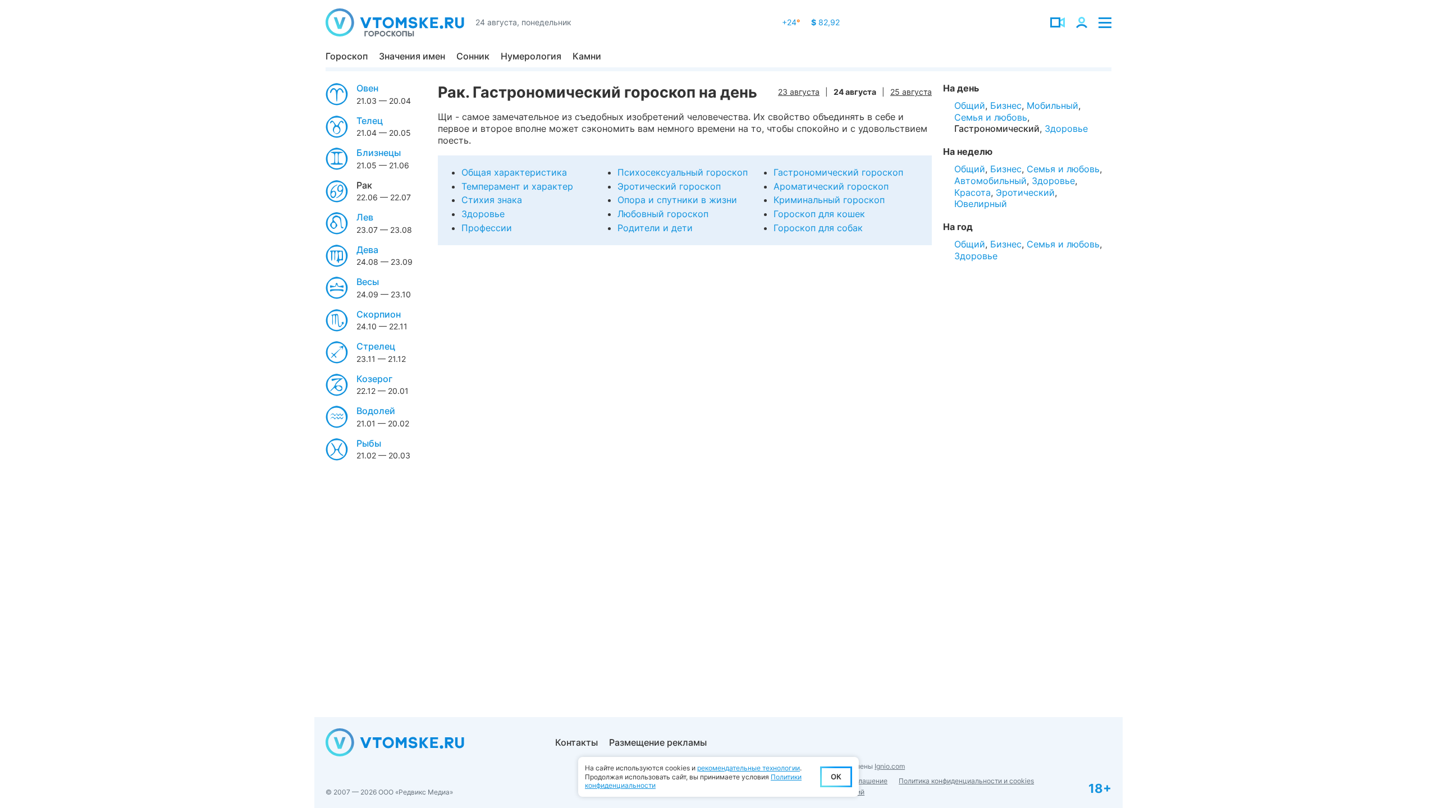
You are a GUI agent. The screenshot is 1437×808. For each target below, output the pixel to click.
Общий (969, 105)
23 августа (799, 92)
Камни (587, 56)
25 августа (911, 92)
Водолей (375, 410)
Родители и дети (655, 227)
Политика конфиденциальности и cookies (966, 781)
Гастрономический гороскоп (838, 172)
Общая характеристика (514, 172)
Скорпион (378, 314)
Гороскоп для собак (818, 227)
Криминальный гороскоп (829, 199)
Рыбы (368, 443)
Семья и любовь (990, 117)
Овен (367, 88)
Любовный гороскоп (662, 213)
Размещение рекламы (658, 742)
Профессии (486, 227)
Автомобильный (990, 180)
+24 (791, 22)
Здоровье (483, 213)
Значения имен (412, 56)
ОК (836, 776)
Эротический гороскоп (669, 186)
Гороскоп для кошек (819, 213)
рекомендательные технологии (748, 768)
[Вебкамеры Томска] (1057, 22)
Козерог (374, 378)
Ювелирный (980, 203)
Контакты (576, 742)
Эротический (1025, 192)
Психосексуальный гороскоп (682, 172)
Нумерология (531, 56)
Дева (367, 249)
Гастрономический (997, 128)
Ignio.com (890, 766)
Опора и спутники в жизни (677, 199)
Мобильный (1052, 105)
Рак (364, 185)
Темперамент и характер (517, 186)
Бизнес (1006, 105)
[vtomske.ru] (395, 22)
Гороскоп (347, 56)
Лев (364, 217)
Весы (367, 281)
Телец (369, 120)
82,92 (825, 22)
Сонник (472, 56)
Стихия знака (491, 199)
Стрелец (375, 346)
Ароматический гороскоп (831, 186)
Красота (972, 192)
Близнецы (378, 152)
